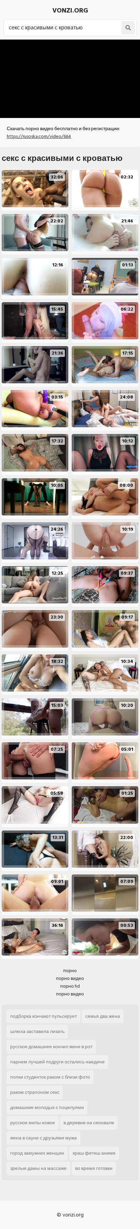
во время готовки (93, 1168)
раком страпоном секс (34, 1092)
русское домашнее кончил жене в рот (51, 1047)
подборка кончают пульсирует (43, 1016)
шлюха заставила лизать (37, 1031)
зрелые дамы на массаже (38, 1168)
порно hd (70, 986)
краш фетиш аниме (94, 1153)
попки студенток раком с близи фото (50, 1077)
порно (70, 970)
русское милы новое (32, 1123)
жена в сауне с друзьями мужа (43, 1138)
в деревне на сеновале (89, 1123)
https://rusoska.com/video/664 (39, 136)
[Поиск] (128, 27)
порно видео (70, 978)
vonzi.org (70, 10)
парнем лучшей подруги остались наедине (57, 1062)
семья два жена (102, 1016)
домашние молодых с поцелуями (47, 1107)
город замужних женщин (37, 1153)
